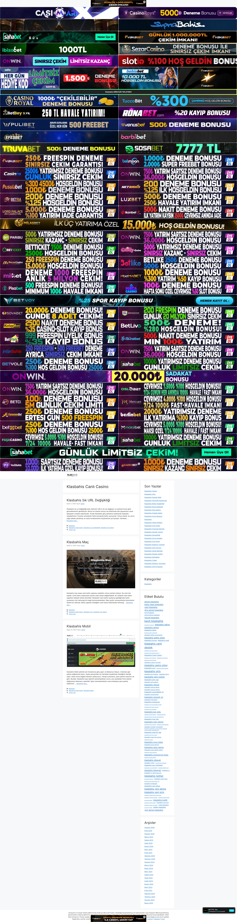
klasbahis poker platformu (150, 752)
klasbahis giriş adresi (151, 682)
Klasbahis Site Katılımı (152, 510)
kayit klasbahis (153, 621)
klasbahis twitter (153, 775)
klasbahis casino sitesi (155, 665)
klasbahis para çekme (154, 747)
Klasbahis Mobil (79, 626)
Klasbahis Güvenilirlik (152, 535)
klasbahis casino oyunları (152, 662)
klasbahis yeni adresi (107, 527)
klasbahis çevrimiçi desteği (150, 797)
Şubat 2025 (148, 840)
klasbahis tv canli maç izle (152, 773)
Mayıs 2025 (148, 837)
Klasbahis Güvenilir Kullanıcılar (155, 501)
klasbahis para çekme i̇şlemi (153, 750)
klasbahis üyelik (160, 800)
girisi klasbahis (149, 613)
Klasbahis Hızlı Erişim (152, 526)
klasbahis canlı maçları (162, 658)
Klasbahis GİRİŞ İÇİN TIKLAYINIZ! (118, 92)
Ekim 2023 (148, 887)
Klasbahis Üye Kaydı (152, 541)
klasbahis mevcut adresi (150, 724)
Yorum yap (72, 529)
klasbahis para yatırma (151, 745)
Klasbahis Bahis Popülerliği (154, 504)
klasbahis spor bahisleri (153, 765)
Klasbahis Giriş (150, 494)
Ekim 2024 (148, 850)
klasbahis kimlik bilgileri (150, 714)
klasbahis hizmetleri (150, 700)
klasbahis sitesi (149, 763)
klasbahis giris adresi (151, 674)
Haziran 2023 (149, 900)
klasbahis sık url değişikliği (92, 527)
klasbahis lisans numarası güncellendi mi (154, 717)
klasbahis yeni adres (152, 786)
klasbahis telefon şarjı (163, 767)
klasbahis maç (88, 612)
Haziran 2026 (149, 827)
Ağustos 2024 (149, 856)
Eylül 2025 (148, 831)
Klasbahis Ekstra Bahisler (153, 507)
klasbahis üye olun (163, 802)
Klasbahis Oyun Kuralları (153, 538)
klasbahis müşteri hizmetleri (153, 727)
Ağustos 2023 (149, 894)
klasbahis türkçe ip (148, 779)
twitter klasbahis (159, 807)
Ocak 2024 (148, 878)
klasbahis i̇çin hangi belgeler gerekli (152, 704)
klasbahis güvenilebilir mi (154, 692)
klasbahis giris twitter (154, 677)
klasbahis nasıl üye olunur (152, 737)
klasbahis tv (166, 770)
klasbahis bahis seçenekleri (153, 635)
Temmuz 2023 (149, 897)
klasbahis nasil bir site (152, 732)
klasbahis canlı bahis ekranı (150, 650)
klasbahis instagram (152, 702)
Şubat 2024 (148, 875)
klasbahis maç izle (151, 719)
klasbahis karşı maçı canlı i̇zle (151, 707)
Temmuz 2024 (149, 859)
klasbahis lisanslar (161, 714)
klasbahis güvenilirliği (151, 694)
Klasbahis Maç (78, 542)
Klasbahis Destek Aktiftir (153, 554)
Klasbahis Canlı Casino (76, 527)
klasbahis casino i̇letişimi (150, 660)
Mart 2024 (148, 872)
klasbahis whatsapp (150, 783)
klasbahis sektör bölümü (150, 757)
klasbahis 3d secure (149, 625)
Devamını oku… (72, 521)
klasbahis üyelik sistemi (150, 802)
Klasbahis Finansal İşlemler (154, 529)
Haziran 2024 (149, 862)
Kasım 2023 (148, 884)
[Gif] (118, 224)
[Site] (59, 161)
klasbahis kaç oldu (152, 712)
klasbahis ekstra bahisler (162, 668)
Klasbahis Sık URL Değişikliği (88, 500)
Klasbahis (72, 526)
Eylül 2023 (148, 890)
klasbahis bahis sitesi (154, 638)
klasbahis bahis (150, 630)
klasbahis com (150, 668)
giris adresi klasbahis (153, 610)
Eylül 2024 (148, 853)
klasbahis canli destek (153, 645)
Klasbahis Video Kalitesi (153, 523)
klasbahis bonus (150, 640)
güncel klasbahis (151, 617)
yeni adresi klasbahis (153, 810)
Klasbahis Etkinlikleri (152, 557)
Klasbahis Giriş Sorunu (152, 548)
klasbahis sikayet (152, 760)
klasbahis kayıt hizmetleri (150, 709)
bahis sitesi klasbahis (153, 604)
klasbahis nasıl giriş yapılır (150, 735)
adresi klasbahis (151, 601)
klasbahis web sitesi (160, 779)
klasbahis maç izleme (100, 612)
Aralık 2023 (148, 881)
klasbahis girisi (164, 674)
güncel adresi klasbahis (152, 615)
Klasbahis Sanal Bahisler (153, 551)
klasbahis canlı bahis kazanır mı (151, 653)
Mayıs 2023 (148, 903)
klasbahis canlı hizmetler (150, 658)
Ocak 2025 (148, 843)
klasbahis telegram (152, 770)
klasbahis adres (162, 624)
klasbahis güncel (151, 685)
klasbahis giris (152, 671)
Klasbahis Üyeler (150, 560)
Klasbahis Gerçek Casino (153, 532)
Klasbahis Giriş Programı (153, 567)
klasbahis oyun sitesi (153, 742)
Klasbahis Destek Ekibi (152, 497)
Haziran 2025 (149, 834)
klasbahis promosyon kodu (156, 755)
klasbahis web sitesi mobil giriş (151, 781)
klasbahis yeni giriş (154, 792)
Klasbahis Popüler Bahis (153, 513)
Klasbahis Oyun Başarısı (153, 516)
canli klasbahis (150, 607)
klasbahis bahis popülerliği (150, 632)
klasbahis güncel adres (151, 687)
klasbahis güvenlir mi (153, 697)
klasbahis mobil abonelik (162, 724)
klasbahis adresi (151, 627)
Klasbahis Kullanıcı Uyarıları (154, 545)
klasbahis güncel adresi (152, 690)
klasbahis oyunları (148, 739)
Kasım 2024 (148, 846)
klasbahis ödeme (148, 800)
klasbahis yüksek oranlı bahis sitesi (152, 795)
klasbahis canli (163, 640)
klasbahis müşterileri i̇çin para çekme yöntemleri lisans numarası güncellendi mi (155, 729)
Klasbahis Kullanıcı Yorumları (155, 563)
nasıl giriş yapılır (148, 807)
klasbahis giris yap (151, 680)
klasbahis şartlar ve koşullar (151, 805)
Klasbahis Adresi (150, 491)
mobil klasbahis (164, 805)
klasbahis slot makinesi (160, 763)
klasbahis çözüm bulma (163, 797)
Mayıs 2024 (148, 865)
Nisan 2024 (148, 868)
